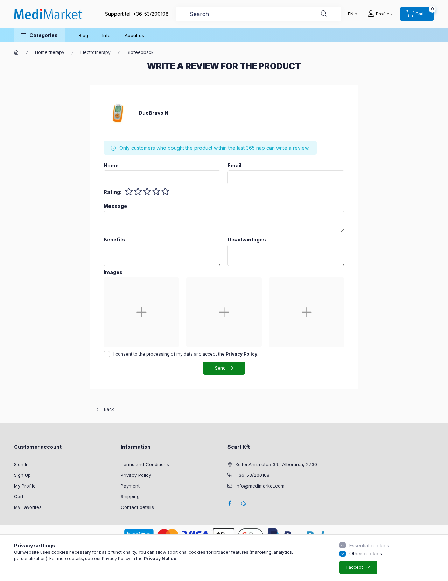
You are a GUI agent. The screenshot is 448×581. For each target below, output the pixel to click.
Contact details (137, 507)
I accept (354, 567)
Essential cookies (369, 545)
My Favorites (28, 507)
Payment (130, 486)
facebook (230, 503)
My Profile (25, 486)
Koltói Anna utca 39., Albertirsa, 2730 (276, 464)
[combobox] (258, 14)
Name (111, 165)
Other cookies (365, 553)
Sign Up (22, 475)
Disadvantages (246, 240)
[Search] (324, 14)
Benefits (114, 240)
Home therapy (49, 52)
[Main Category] (16, 52)
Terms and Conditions (145, 464)
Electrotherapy (95, 52)
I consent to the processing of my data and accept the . (185, 354)
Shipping (130, 496)
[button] (39, 35)
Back (109, 409)
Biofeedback (140, 52)
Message (115, 206)
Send (220, 368)
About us (134, 35)
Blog (83, 35)
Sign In (21, 464)
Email (234, 165)
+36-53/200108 (151, 14)
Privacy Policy (136, 475)
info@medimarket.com (260, 486)
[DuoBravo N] (118, 112)
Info (106, 35)
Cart (18, 496)
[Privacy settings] (244, 503)
